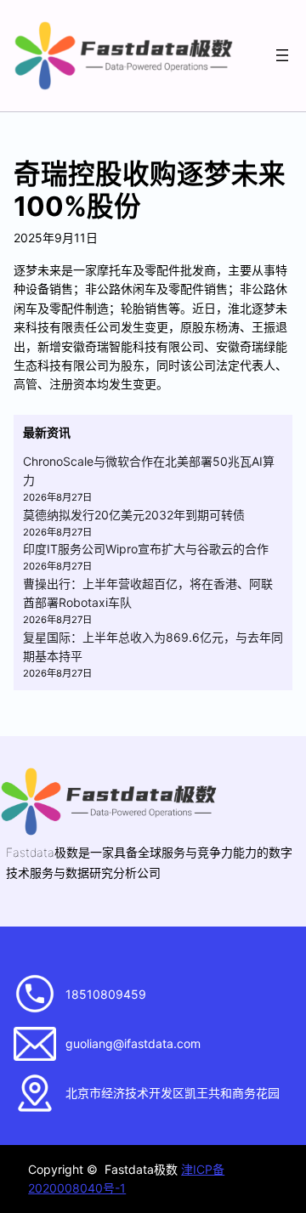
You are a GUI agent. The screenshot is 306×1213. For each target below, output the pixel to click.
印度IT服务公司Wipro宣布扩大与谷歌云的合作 (146, 548)
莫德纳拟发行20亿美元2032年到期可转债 (134, 514)
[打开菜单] (282, 55)
